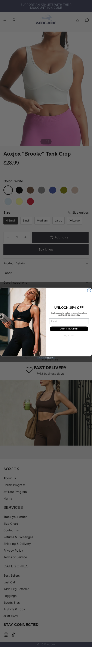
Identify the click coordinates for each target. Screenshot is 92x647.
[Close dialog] (89, 290)
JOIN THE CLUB (69, 329)
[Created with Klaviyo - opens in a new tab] (46, 358)
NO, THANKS (69, 336)
